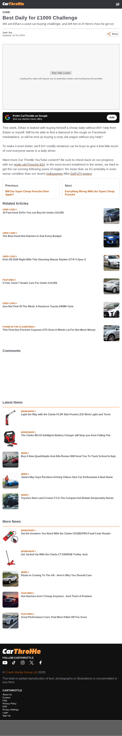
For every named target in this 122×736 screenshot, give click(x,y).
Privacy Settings (11, 709)
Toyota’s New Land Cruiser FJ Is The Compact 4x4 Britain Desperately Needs (67, 498)
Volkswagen (54, 173)
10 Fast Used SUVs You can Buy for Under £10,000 (33, 212)
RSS (5, 706)
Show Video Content (61, 73)
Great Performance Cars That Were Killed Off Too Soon (54, 617)
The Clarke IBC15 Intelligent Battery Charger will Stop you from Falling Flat (65, 435)
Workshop (27, 411)
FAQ (5, 700)
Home (6, 12)
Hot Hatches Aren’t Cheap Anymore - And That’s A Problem (56, 596)
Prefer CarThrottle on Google (30, 116)
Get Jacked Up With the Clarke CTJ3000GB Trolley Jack (54, 554)
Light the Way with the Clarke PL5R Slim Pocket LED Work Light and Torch (66, 414)
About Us (7, 694)
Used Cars (9, 209)
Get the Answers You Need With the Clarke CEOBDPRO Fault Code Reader (66, 533)
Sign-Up (7, 715)
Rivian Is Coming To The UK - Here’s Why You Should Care (56, 575)
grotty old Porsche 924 (29, 164)
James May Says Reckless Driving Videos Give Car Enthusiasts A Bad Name (67, 477)
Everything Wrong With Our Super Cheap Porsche (90, 193)
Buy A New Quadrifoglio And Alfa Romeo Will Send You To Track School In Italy (68, 456)
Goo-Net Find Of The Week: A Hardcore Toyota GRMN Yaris (38, 306)
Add (111, 117)
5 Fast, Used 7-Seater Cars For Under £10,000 (30, 283)
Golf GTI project (81, 173)
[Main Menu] (117, 4)
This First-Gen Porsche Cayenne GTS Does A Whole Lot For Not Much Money (49, 329)
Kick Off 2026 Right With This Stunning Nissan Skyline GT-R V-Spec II (44, 259)
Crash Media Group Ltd (21, 672)
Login (5, 712)
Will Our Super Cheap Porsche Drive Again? (27, 193)
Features (8, 280)
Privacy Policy (9, 703)
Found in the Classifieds (18, 326)
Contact (6, 697)
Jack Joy (7, 32)
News (24, 453)
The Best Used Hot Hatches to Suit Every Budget (32, 236)
